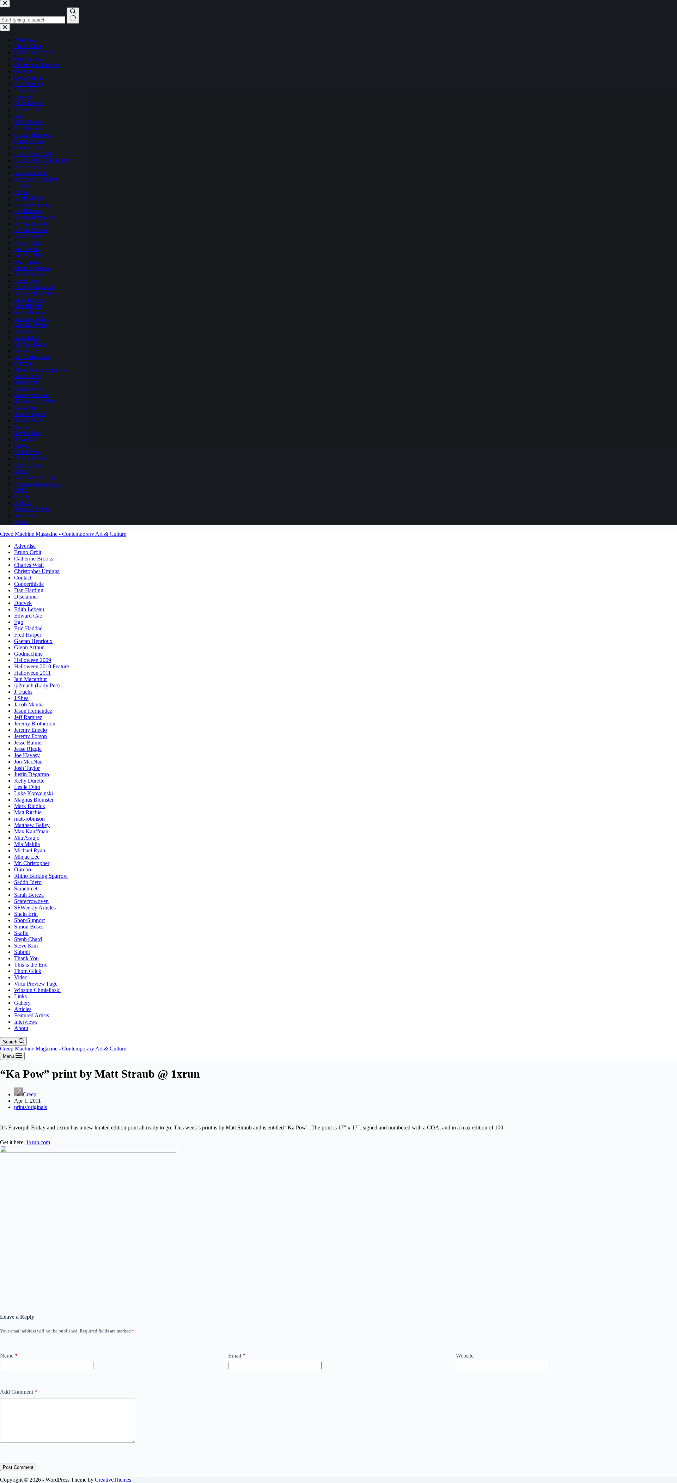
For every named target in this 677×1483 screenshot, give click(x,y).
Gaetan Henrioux (33, 641)
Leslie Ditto (27, 787)
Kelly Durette (29, 781)
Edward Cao (28, 616)
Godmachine (28, 654)
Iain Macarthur (30, 679)
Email (236, 1356)
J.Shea (21, 698)
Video (21, 977)
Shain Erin (26, 914)
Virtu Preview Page (35, 984)
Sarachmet (25, 888)
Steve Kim (26, 946)
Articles (22, 1009)
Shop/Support (29, 920)
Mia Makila (27, 844)
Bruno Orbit (27, 552)
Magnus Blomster (34, 800)
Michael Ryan (29, 850)
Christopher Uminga (37, 571)
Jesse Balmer (28, 743)
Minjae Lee (26, 857)
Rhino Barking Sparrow (41, 876)
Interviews (25, 1022)
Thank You (26, 958)
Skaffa (21, 933)
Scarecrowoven (31, 901)
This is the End (31, 965)
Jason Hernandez (33, 711)
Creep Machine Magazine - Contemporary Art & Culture (63, 534)
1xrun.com (38, 1142)
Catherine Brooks (33, 559)
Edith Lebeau (29, 609)
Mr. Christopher (31, 863)
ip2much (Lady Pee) (37, 685)
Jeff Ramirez (28, 717)
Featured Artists (31, 1015)
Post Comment (18, 1467)
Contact (22, 578)
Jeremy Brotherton (34, 724)
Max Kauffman (31, 831)
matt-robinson (29, 819)
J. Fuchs (23, 692)
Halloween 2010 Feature (41, 666)
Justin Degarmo (31, 774)
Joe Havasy (27, 755)
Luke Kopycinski (33, 793)
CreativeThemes (113, 1480)
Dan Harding (28, 590)
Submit (22, 952)
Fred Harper (27, 635)
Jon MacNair (28, 762)
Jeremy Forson (30, 736)
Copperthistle (29, 584)
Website (465, 1356)
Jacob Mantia (29, 704)
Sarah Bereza (29, 895)
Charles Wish (29, 565)
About (21, 1028)
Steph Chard (28, 939)
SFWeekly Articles (35, 908)
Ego (18, 622)
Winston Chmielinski (37, 990)
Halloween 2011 (32, 673)
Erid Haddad (28, 628)
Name (9, 1356)
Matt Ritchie (28, 812)
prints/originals (30, 1107)
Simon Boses (28, 927)
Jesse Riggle (28, 749)
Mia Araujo (26, 838)
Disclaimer (26, 597)
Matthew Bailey (32, 825)
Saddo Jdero (28, 882)
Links (20, 996)
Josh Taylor (27, 768)
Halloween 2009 (32, 660)
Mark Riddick (29, 806)
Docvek (23, 603)
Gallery (22, 1003)
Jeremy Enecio (30, 730)
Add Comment (18, 1392)
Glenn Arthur (29, 647)
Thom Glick (27, 971)
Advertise (25, 546)
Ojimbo (22, 869)
